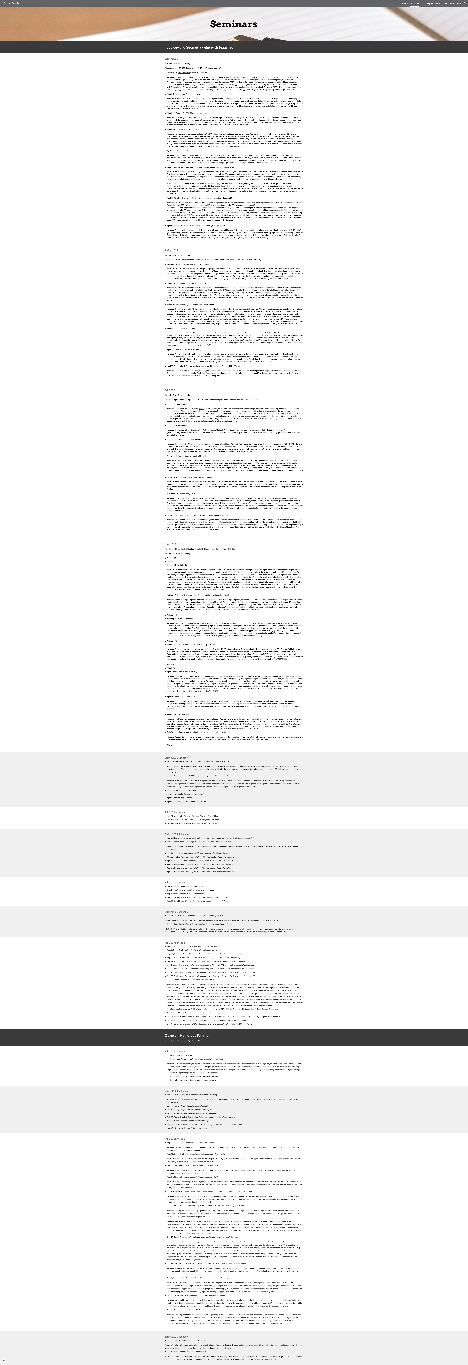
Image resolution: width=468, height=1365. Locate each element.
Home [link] (405, 3)
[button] (465, 3)
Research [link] (440, 3)
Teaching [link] (426, 3)
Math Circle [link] (455, 3)
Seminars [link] (415, 3)
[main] (234, 24)
